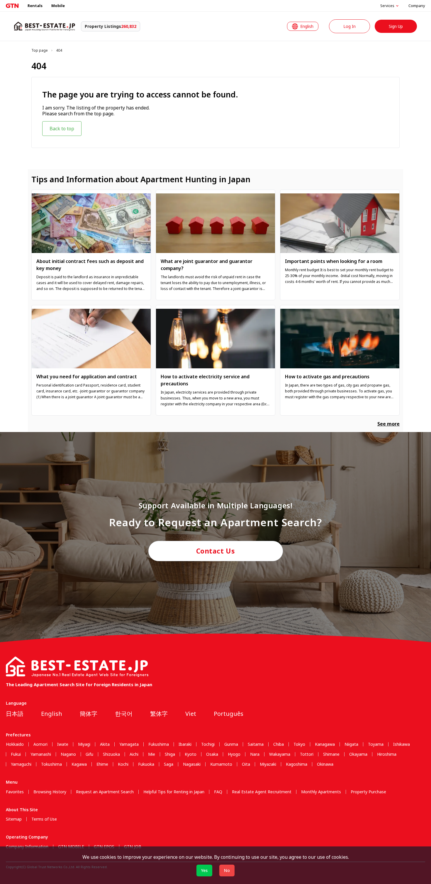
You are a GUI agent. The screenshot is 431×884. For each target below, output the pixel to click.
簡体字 (88, 714)
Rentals (35, 5)
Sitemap (14, 819)
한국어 (124, 714)
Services (387, 6)
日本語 (14, 714)
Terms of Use (44, 819)
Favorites (15, 792)
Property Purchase (368, 792)
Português (228, 714)
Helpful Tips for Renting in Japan (173, 792)
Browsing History (49, 792)
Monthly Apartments (321, 792)
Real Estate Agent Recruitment (261, 792)
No (227, 870)
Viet (190, 714)
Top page (39, 50)
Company (416, 5)
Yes (204, 870)
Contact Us (215, 551)
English (51, 714)
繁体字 (159, 714)
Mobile (58, 5)
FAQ (218, 792)
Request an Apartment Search (105, 792)
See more (388, 424)
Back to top (62, 128)
